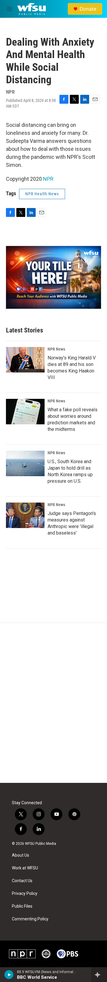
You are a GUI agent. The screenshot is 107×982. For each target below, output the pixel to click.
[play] (9, 975)
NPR (48, 179)
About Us (20, 855)
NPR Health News (42, 193)
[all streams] (99, 974)
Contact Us (22, 881)
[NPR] (22, 953)
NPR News (56, 349)
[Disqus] (53, 703)
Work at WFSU (25, 868)
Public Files (22, 906)
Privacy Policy (24, 893)
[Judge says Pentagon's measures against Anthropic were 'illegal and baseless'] (25, 515)
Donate (88, 9)
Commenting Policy (30, 919)
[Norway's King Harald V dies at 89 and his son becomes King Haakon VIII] (25, 359)
